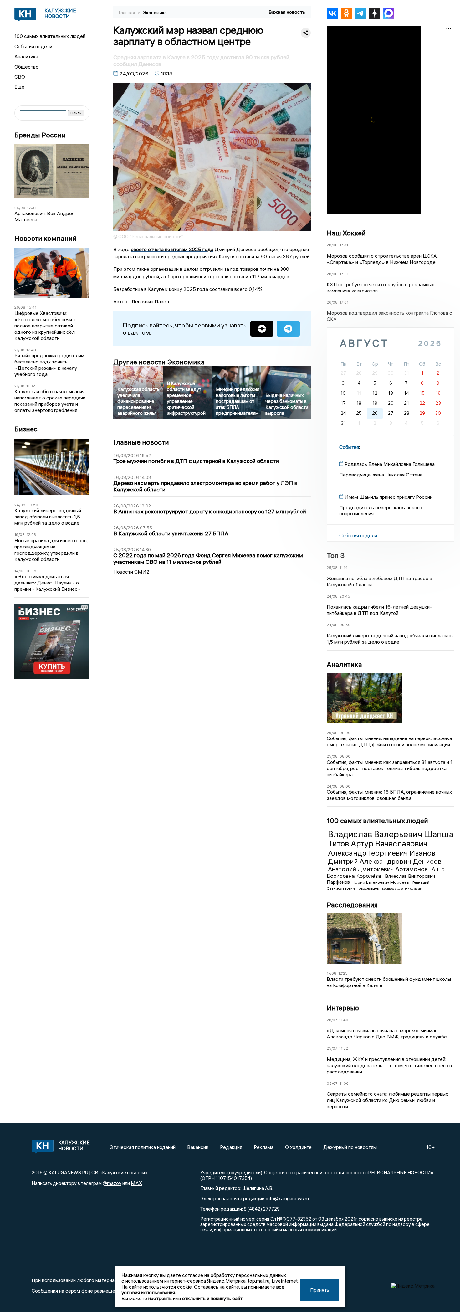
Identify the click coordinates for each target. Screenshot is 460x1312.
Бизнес (26, 429)
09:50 (32, 504)
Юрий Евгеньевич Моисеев (382, 882)
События (349, 447)
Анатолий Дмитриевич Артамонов (378, 869)
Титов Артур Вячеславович (377, 844)
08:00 (345, 732)
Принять (319, 1290)
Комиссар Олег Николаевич (402, 889)
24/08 (19, 504)
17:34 (32, 207)
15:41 (31, 307)
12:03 (31, 534)
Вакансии (197, 1147)
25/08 (19, 207)
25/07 (332, 1048)
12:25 (343, 973)
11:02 (30, 385)
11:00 (344, 1083)
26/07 (332, 1019)
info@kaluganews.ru (287, 1198)
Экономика (155, 12)
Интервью (343, 1007)
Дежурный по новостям (350, 1147)
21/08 (19, 349)
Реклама (263, 1147)
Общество (26, 67)
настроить (160, 1298)
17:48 (31, 349)
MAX (136, 1183)
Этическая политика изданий (143, 1147)
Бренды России (40, 135)
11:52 (343, 1048)
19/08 (19, 534)
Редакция (231, 1147)
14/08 (19, 571)
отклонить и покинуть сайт (212, 1298)
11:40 (343, 1019)
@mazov (112, 1183)
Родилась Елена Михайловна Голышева (390, 464)
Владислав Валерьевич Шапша (390, 834)
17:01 (344, 273)
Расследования (352, 904)
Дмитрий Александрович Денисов (385, 861)
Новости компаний (45, 238)
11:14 (344, 567)
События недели (33, 46)
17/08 (331, 973)
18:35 (31, 571)
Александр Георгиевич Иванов (381, 852)
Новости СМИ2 (131, 572)
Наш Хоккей (346, 233)
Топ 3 (336, 555)
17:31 (344, 245)
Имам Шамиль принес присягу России (388, 497)
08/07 (332, 1083)
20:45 (345, 596)
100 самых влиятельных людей (49, 36)
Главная (127, 12)
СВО (19, 77)
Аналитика (26, 56)
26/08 (19, 307)
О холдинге (298, 1147)
